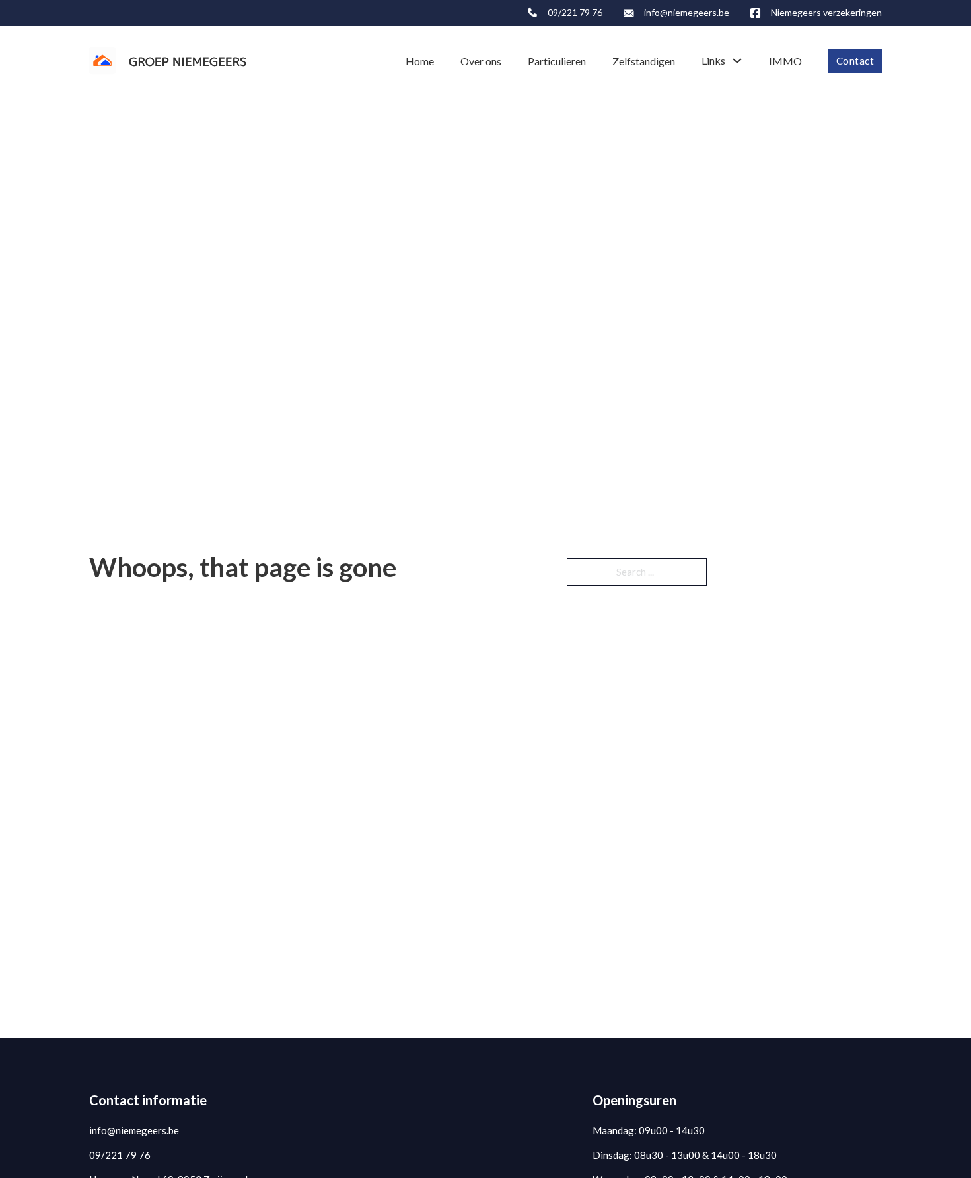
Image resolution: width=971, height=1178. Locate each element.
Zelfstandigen (643, 61)
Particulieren (557, 61)
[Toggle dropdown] (737, 61)
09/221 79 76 (575, 12)
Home (420, 61)
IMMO (785, 61)
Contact (855, 61)
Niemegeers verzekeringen (826, 12)
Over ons (480, 61)
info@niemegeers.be (686, 12)
